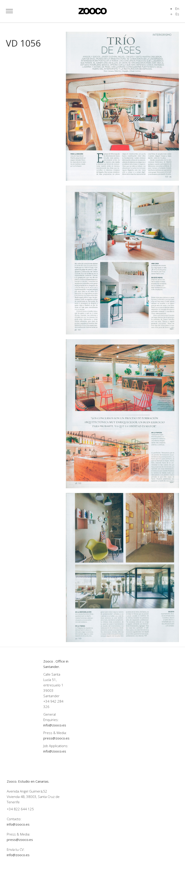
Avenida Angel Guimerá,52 (27, 791)
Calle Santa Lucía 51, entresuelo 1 (53, 679)
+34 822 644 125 (20, 809)
